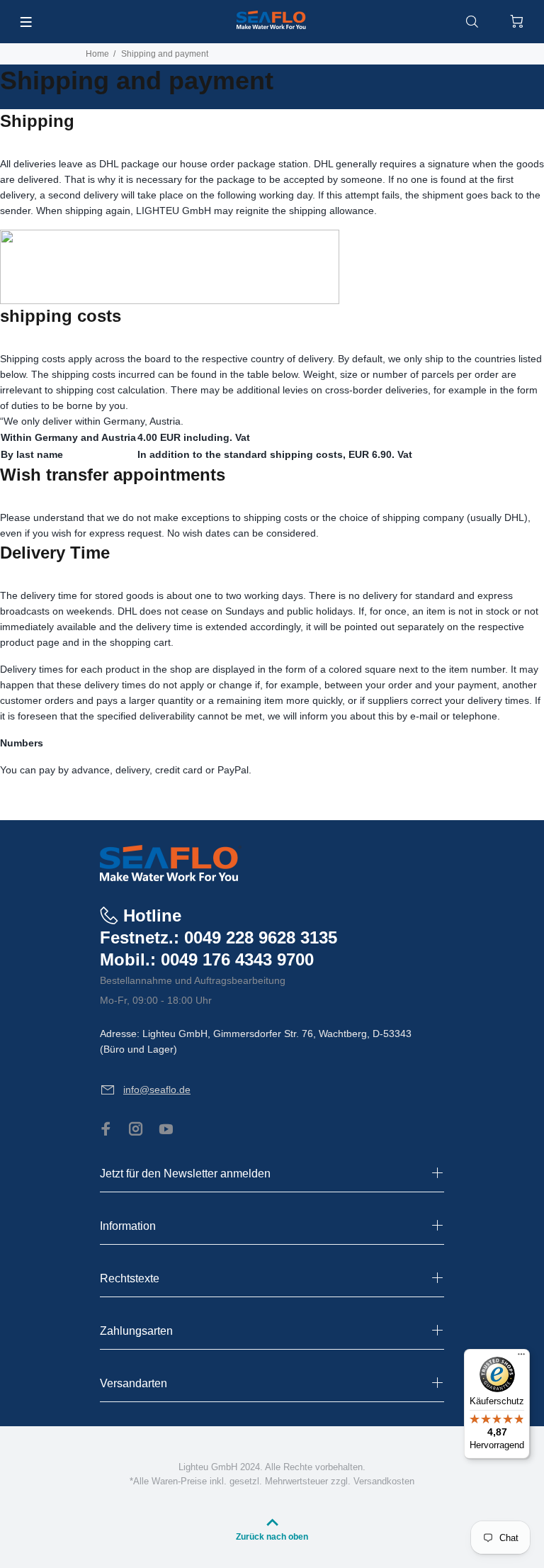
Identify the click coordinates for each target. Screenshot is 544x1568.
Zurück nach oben (272, 1537)
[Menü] (521, 1357)
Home (97, 54)
